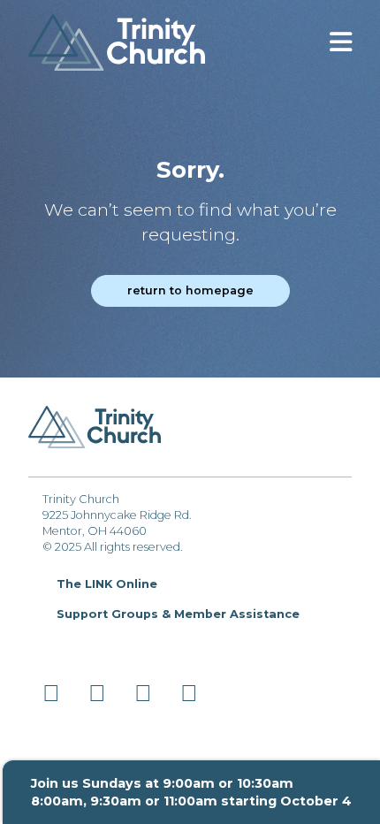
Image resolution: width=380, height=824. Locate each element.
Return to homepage (190, 290)
